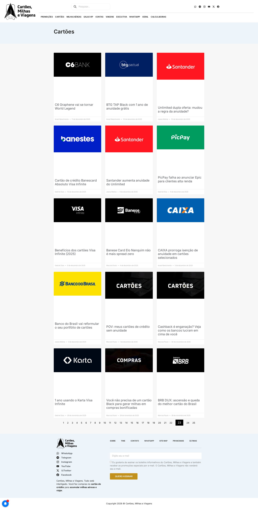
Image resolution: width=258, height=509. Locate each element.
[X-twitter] (213, 6)
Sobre (113, 441)
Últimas (193, 441)
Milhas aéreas (74, 17)
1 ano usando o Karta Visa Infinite (73, 402)
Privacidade (178, 441)
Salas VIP (88, 17)
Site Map (163, 441)
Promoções (47, 17)
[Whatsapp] (195, 6)
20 (159, 422)
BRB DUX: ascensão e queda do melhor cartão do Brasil (179, 402)
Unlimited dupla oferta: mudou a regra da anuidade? (180, 109)
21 (165, 422)
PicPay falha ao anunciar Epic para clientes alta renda (179, 179)
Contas (99, 17)
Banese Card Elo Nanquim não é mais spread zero (128, 252)
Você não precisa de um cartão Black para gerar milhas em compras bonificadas (129, 404)
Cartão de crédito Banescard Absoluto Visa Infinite (76, 182)
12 (115, 422)
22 (171, 422)
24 (188, 422)
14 (126, 422)
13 (121, 422)
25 (193, 422)
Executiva (121, 17)
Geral (145, 17)
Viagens (110, 17)
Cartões (59, 17)
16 (137, 422)
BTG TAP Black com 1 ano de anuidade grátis (127, 106)
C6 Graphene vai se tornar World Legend (74, 106)
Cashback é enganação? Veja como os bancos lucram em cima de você (179, 330)
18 (148, 422)
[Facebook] (218, 6)
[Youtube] (209, 6)
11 (110, 422)
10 (105, 422)
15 (132, 422)
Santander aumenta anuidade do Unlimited (127, 182)
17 (143, 422)
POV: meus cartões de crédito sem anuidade (128, 328)
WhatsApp (134, 17)
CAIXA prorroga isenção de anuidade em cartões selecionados (178, 254)
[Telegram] (200, 6)
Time (123, 441)
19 (154, 422)
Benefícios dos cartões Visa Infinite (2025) (75, 252)
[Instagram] (204, 6)
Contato (135, 441)
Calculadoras (158, 17)
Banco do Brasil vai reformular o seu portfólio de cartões (77, 325)
